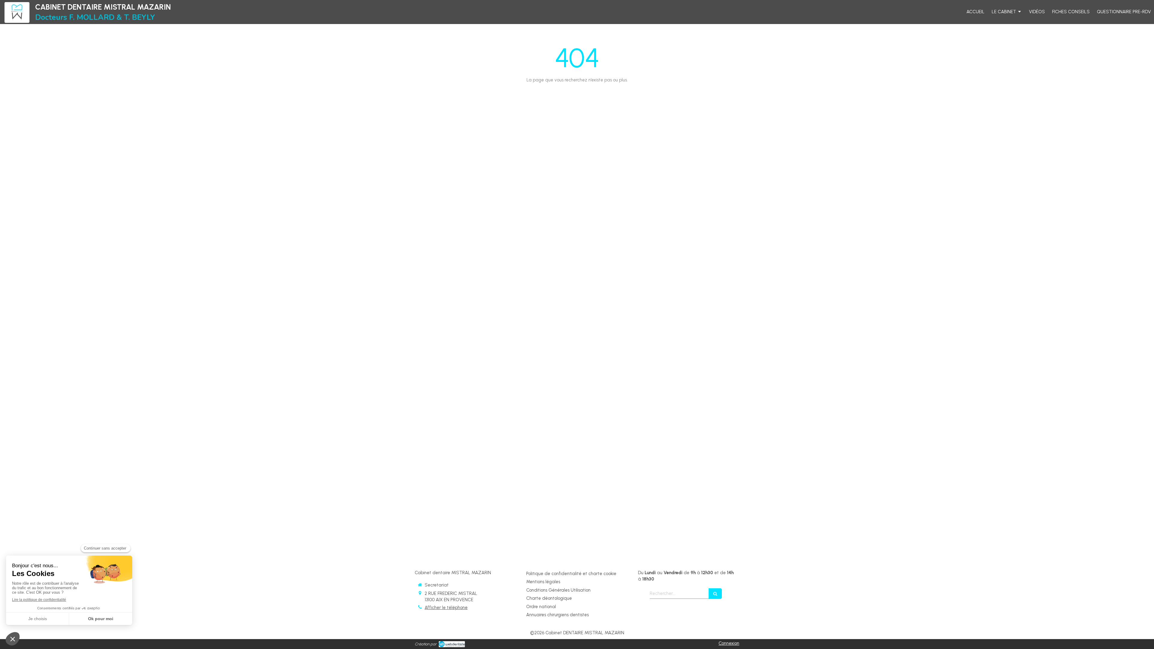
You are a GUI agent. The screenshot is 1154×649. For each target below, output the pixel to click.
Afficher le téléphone (446, 607)
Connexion (729, 643)
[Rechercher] (715, 593)
